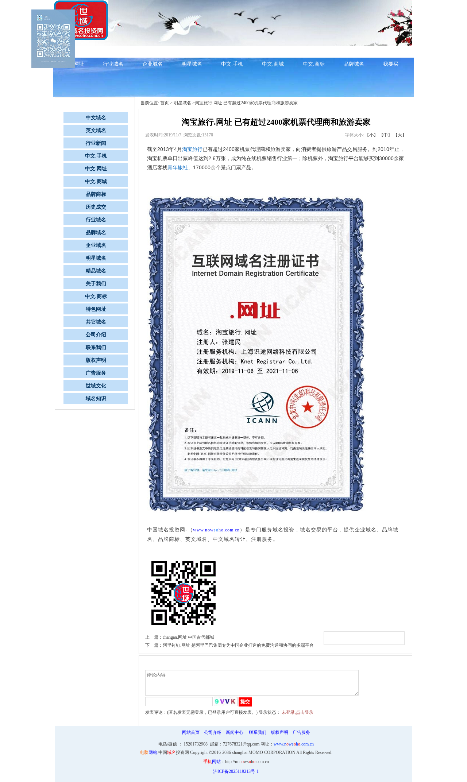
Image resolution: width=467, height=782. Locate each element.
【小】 (371, 135)
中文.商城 (273, 64)
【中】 (385, 135)
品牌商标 (311, 51)
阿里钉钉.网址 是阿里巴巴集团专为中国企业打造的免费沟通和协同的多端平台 (238, 645)
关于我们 (96, 283)
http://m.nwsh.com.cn (247, 761)
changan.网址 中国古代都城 (188, 637)
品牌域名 (354, 64)
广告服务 (96, 373)
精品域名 (351, 51)
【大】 (399, 135)
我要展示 (390, 51)
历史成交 (272, 51)
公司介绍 (96, 334)
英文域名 (96, 130)
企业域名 (152, 64)
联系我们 (96, 347)
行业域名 (113, 64)
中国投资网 (173, 752)
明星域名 (192, 64)
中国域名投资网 (166, 530)
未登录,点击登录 (297, 712)
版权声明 (96, 360)
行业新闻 (192, 51)
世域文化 (96, 385)
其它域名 (96, 322)
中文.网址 (232, 51)
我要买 (390, 64)
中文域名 (152, 51)
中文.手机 (232, 64)
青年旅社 (177, 167)
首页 (164, 102)
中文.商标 (314, 64)
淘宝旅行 (192, 149)
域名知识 (113, 51)
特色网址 (96, 309)
